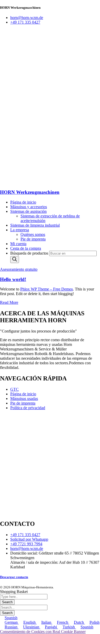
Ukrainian (31, 627)
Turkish (69, 627)
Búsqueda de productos (29, 253)
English (30, 622)
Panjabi (51, 627)
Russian (11, 627)
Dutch (79, 622)
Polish (94, 622)
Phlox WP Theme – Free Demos (46, 289)
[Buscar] (14, 259)
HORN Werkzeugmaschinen (29, 192)
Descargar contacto (14, 577)
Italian (46, 622)
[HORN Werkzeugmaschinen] (38, 104)
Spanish (11, 618)
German (12, 622)
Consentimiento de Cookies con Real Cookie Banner (43, 631)
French (63, 622)
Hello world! (13, 279)
